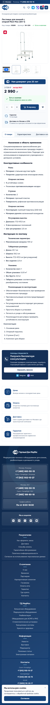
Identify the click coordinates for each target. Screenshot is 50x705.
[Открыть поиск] (24, 7)
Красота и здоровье (25, 628)
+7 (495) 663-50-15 (27, 2)
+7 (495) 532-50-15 (25, 488)
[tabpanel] (25, 241)
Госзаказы (25, 583)
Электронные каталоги (25, 654)
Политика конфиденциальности (25, 553)
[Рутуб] (30, 520)
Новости (25, 642)
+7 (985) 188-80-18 (25, 494)
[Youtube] (36, 520)
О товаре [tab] (8, 134)
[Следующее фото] (44, 46)
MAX (32, 375)
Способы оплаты (25, 547)
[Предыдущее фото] (5, 46)
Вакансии (25, 573)
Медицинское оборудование (25, 612)
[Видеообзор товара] (6, 69)
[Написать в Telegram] (33, 7)
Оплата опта (25, 586)
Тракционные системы (25, 625)
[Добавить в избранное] (43, 107)
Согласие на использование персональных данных (25, 557)
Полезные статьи (25, 651)
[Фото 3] (36, 69)
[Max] (19, 520)
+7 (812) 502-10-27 (25, 478)
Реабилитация (25, 615)
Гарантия (25, 589)
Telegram (22, 375)
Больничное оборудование (25, 609)
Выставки (25, 645)
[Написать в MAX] (37, 7)
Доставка (25, 544)
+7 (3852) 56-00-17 (25, 683)
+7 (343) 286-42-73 (25, 677)
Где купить (25, 592)
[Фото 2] (26, 69)
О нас (25, 570)
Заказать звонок (25, 370)
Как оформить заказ (25, 540)
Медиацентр (25, 648)
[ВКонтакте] (13, 520)
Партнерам (25, 576)
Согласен (25, 698)
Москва (8, 2)
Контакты (25, 596)
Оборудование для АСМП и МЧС (25, 619)
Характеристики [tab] (24, 134)
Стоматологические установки (25, 622)
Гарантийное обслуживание (25, 550)
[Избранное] (28, 7)
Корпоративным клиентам (25, 580)
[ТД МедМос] (6, 7)
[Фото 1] (16, 69)
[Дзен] (25, 520)
